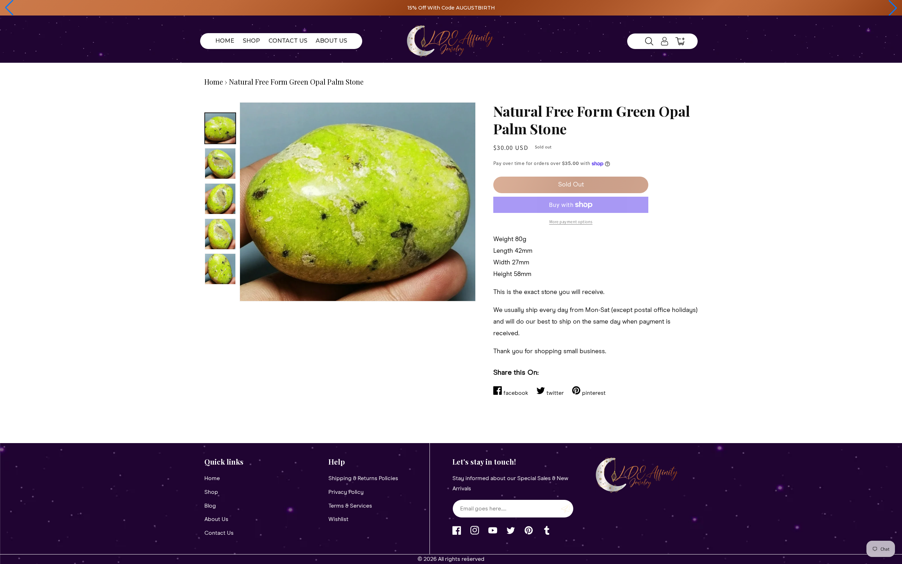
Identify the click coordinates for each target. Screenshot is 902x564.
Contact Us (219, 533)
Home (213, 81)
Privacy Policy (346, 492)
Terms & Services (350, 506)
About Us (216, 519)
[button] (9, 8)
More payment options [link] (571, 221)
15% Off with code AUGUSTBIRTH (451, 8)
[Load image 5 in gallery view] (220, 268)
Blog (210, 506)
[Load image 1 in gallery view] (220, 128)
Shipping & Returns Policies (363, 478)
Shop (211, 492)
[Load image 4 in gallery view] (220, 234)
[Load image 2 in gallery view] (220, 163)
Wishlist (338, 519)
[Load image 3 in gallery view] (220, 198)
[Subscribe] (565, 508)
